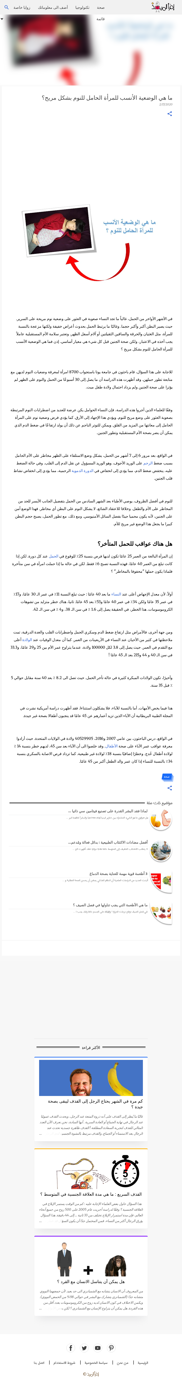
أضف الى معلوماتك (53, 7)
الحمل (53, 556)
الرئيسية (143, 1363)
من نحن (122, 1363)
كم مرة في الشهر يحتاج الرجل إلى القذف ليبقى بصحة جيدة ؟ (95, 1104)
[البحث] (144, 7)
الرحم (148, 463)
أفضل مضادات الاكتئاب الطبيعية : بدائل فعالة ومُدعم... (108, 842)
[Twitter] (84, 1348)
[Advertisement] (91, 50)
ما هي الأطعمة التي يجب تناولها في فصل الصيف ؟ (110, 904)
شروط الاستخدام (64, 1363)
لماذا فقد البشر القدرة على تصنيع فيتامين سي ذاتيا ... (108, 810)
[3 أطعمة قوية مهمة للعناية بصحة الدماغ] (160, 882)
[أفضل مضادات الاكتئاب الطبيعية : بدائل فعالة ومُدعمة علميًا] (160, 850)
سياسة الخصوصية (96, 1363)
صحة (101, 7)
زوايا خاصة (22, 7)
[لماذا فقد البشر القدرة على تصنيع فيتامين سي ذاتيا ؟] (160, 819)
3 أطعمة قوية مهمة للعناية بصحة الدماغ (119, 873)
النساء (116, 594)
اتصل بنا (39, 1363)
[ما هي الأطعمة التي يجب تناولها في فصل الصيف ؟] (160, 913)
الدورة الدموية (82, 470)
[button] (170, 114)
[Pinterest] (111, 1348)
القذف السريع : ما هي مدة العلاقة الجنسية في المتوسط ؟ (91, 1194)
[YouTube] (97, 1348)
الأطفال (111, 746)
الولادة (27, 639)
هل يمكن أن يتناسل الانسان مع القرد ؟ (91, 1281)
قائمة (100, 18)
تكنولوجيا (82, 7)
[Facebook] (70, 1348)
